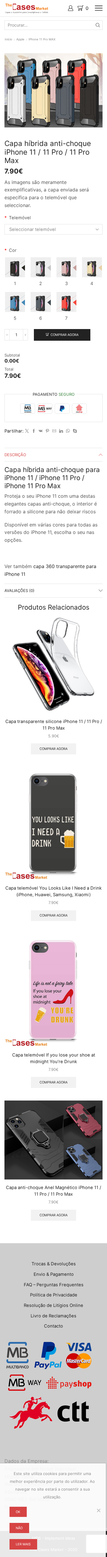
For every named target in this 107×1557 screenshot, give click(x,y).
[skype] (74, 431)
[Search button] (97, 25)
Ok (18, 1512)
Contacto (53, 1326)
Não (19, 1528)
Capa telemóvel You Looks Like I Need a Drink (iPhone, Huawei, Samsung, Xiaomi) (53, 891)
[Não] (98, 1510)
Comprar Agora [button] (53, 749)
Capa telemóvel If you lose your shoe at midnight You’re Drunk (53, 1058)
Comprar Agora (64, 335)
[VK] (40, 431)
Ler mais (23, 1544)
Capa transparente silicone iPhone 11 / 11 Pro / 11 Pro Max (53, 725)
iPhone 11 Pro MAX (42, 39)
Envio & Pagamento (54, 1274)
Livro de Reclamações (53, 1316)
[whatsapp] (67, 431)
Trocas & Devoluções (54, 1264)
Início (8, 39)
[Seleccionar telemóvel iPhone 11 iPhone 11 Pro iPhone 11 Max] (53, 229)
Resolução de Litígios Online (53, 1305)
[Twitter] (26, 431)
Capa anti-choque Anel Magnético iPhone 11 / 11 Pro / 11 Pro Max (53, 1191)
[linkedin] (61, 431)
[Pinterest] (47, 431)
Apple (20, 39)
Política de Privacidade (53, 1295)
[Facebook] (33, 431)
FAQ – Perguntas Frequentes (54, 1284)
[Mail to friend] (54, 431)
